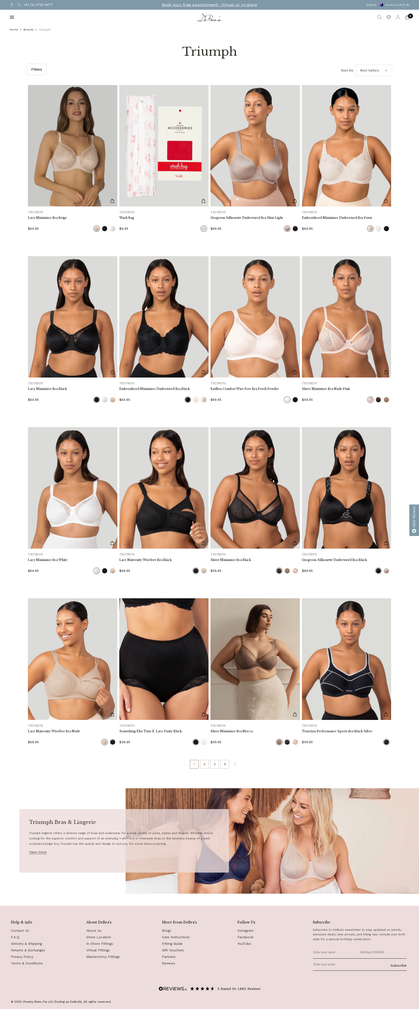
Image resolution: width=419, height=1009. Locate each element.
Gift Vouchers (173, 950)
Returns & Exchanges (28, 950)
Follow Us (246, 922)
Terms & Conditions (27, 963)
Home (14, 29)
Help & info (21, 922)
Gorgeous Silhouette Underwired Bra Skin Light (246, 218)
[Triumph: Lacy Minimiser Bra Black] (72, 317)
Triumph (44, 29)
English (371, 5)
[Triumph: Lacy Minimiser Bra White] (72, 488)
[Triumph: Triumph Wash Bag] (164, 145)
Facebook (245, 937)
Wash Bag (126, 218)
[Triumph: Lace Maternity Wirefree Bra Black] (164, 488)
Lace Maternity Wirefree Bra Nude (54, 731)
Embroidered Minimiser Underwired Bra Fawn (337, 218)
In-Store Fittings (99, 944)
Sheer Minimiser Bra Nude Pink (326, 389)
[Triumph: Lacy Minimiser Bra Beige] (72, 145)
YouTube (244, 944)
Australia (397, 5)
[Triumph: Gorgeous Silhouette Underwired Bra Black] (346, 488)
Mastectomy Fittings (103, 957)
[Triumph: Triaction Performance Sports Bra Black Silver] (346, 659)
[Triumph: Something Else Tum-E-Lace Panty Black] (164, 659)
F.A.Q (15, 937)
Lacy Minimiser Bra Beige (47, 218)
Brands (29, 29)
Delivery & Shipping (26, 944)
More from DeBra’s (179, 922)
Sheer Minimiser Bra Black (230, 560)
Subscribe (399, 965)
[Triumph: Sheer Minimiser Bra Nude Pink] (346, 317)
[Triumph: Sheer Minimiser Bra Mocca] (255, 659)
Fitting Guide (172, 944)
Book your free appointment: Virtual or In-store (209, 5)
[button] (414, 520)
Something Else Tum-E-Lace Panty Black (150, 731)
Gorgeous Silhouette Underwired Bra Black (334, 560)
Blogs (166, 930)
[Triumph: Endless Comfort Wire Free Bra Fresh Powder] (255, 317)
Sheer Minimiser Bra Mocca (231, 731)
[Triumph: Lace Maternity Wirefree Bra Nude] (72, 659)
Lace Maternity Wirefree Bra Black (145, 560)
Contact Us (20, 930)
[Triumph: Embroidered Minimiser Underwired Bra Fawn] (346, 145)
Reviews (168, 963)
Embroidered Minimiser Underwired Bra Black (154, 389)
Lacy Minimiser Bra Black (47, 389)
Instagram (245, 930)
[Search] (379, 17)
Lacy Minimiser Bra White (47, 560)
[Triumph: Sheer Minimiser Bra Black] (255, 488)
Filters (36, 69)
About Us (93, 930)
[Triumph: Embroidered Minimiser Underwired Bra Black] (164, 317)
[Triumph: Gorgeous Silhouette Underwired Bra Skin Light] (255, 145)
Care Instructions (176, 937)
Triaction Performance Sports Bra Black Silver (337, 731)
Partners (169, 957)
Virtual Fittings (98, 950)
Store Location (98, 937)
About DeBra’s (99, 922)
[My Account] (398, 17)
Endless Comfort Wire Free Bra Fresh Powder (244, 389)
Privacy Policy (22, 957)
